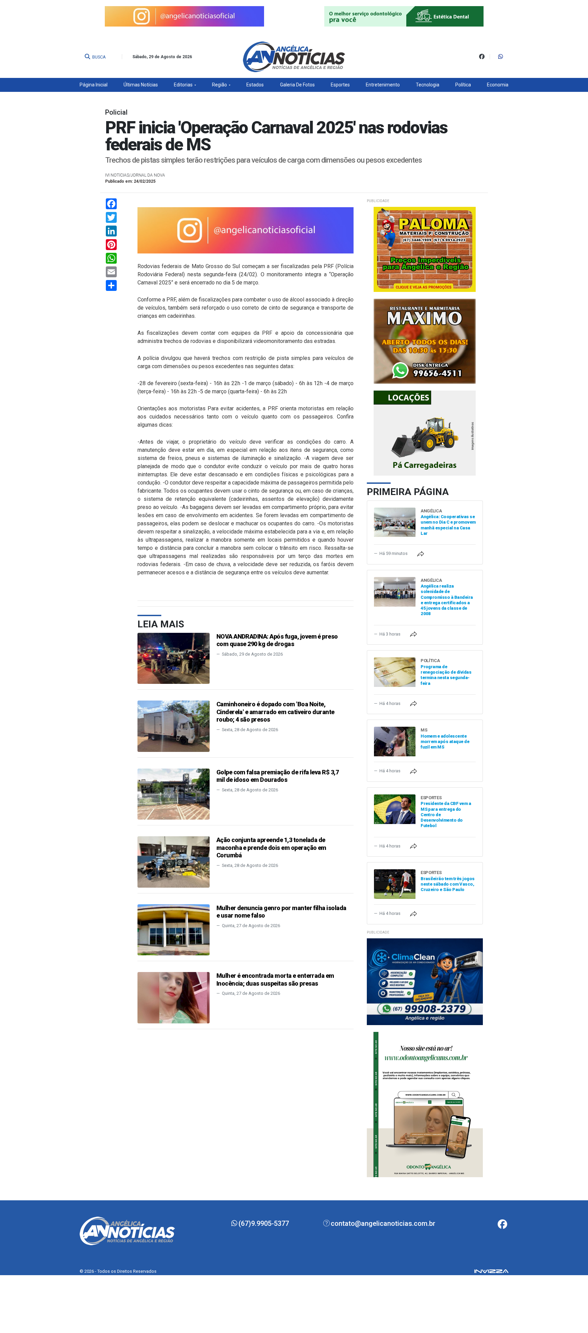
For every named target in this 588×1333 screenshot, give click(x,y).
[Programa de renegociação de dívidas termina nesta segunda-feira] (394, 672)
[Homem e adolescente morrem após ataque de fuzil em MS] (394, 741)
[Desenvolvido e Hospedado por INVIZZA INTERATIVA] (491, 1271)
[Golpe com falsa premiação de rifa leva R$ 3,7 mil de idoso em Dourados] (173, 793)
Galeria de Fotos (297, 84)
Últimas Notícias (141, 84)
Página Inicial (94, 84)
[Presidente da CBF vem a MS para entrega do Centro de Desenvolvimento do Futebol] (394, 809)
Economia (497, 84)
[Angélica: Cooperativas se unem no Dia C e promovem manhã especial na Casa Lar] (394, 522)
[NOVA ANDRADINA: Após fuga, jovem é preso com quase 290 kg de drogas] (173, 658)
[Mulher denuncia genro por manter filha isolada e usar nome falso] (173, 929)
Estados (255, 84)
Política (463, 84)
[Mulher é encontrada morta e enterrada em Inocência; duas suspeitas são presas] (173, 997)
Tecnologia (427, 84)
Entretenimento (383, 84)
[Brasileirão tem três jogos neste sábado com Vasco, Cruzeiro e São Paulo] (394, 884)
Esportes (340, 84)
